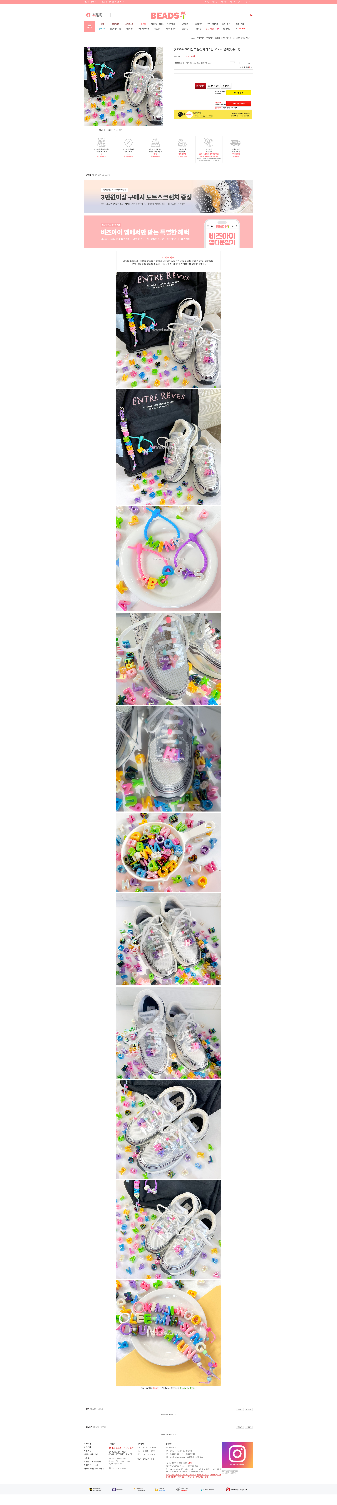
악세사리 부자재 (143, 28)
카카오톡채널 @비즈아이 (94, 1468)
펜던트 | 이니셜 (115, 28)
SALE (240, 28)
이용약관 (87, 1451)
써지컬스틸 (129, 24)
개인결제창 (226, 28)
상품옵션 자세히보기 (111, 130)
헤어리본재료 (171, 28)
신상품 (101, 24)
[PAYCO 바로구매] (238, 103)
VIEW (189, 1463)
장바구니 (240, 2)
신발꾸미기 (209, 38)
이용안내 (87, 1447)
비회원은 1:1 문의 (91, 1465)
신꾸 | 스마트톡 (212, 24)
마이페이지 (223, 2)
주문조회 (232, 2)
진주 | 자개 (240, 24)
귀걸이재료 (129, 28)
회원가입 (214, 2)
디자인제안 (116, 24)
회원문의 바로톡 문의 (92, 1461)
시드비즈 (185, 24)
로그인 (207, 2)
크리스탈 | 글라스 (157, 24)
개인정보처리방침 (91, 1454)
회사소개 (87, 1443)
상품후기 (87, 1458)
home (193, 38)
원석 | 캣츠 (198, 24)
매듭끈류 (157, 28)
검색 (250, 15)
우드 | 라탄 (226, 24)
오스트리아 (171, 24)
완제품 (198, 28)
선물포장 (185, 28)
